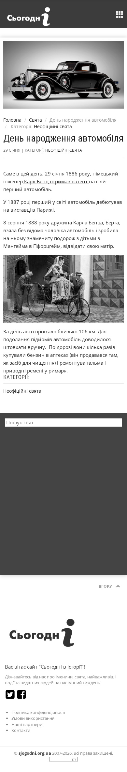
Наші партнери (26, 724)
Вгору (106, 586)
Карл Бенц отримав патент (56, 181)
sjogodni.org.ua (35, 753)
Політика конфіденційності (38, 712)
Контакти (20, 730)
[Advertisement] (63, 497)
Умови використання (32, 718)
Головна (12, 120)
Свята (35, 120)
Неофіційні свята (53, 126)
